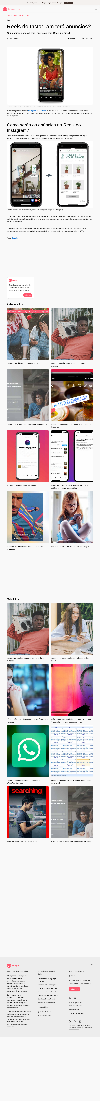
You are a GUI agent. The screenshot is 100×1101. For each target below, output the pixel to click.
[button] (96, 9)
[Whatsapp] (70, 998)
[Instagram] (75, 1021)
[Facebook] (70, 1021)
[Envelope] (75, 998)
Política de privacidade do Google (78, 1027)
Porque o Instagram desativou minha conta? (24, 485)
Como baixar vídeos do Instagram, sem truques (25, 363)
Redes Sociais (24, 15)
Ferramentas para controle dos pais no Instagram (70, 547)
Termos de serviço (74, 1029)
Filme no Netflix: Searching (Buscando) (22, 841)
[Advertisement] (50, 261)
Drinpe (9, 20)
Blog (18, 9)
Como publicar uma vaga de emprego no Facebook (27, 424)
